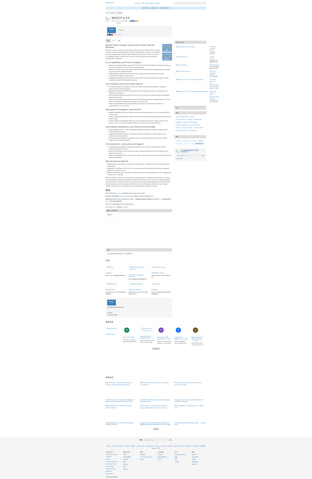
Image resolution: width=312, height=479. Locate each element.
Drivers (108, 459)
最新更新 (152, 3)
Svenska (175, 446)
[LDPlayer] (110, 267)
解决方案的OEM (162, 457)
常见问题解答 (127, 457)
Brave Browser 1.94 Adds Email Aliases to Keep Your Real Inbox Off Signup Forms (120, 400)
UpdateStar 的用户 (124, 196)
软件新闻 (143, 454)
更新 (115, 254)
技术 (113, 40)
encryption (178, 141)
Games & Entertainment (190, 122)
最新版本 (111, 30)
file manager (185, 141)
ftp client (180, 144)
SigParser (109, 471)
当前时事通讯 (179, 158)
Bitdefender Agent (157, 273)
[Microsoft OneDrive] (183, 71)
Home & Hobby (195, 125)
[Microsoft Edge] (182, 65)
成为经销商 (195, 457)
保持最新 (109, 313)
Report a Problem (117, 34)
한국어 (143, 446)
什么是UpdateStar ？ (181, 454)
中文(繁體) (202, 446)
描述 (108, 40)
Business (192, 117)
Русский (169, 446)
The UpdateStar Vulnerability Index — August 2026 (190, 423)
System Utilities (198, 128)
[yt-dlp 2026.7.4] (112, 328)
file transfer (193, 141)
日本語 (138, 446)
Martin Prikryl (115, 21)
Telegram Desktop (135, 289)
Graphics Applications (182, 125)
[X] (110, 34)
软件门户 (194, 454)
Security (184, 128)
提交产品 (194, 464)
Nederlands (150, 446)
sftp (190, 144)
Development (198, 119)
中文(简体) (195, 446)
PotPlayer (154, 289)
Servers (190, 128)
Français (126, 446)
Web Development (181, 130)
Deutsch (114, 446)
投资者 (177, 462)
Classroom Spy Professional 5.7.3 (146, 337)
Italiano (133, 446)
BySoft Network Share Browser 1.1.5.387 (197, 338)
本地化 (194, 459)
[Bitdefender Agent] (159, 267)
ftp (176, 144)
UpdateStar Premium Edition (213, 48)
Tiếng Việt (188, 446)
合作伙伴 (160, 454)
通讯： (141, 440)
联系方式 (125, 459)
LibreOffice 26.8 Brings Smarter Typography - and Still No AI (155, 400)
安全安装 (121, 30)
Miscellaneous (192, 130)
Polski (156, 446)
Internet (178, 128)
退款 (124, 467)
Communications (181, 119)
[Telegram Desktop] (136, 284)
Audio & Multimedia (182, 117)
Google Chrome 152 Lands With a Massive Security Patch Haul (188, 400)
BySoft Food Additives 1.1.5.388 (180, 338)
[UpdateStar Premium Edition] (186, 47)
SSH (193, 144)
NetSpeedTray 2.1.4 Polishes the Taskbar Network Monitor (119, 423)
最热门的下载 (145, 3)
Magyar (154, 448)
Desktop (190, 119)
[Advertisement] (139, 235)
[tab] (108, 40)
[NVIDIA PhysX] (112, 284)
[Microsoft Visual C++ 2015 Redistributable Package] (192, 91)
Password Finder (111, 464)
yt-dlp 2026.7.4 (111, 334)
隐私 (124, 462)
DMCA (125, 454)
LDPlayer (109, 273)
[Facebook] (108, 34)
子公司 (159, 459)
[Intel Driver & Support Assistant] (139, 268)
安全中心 (125, 469)
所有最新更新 (156, 349)
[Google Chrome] (182, 57)
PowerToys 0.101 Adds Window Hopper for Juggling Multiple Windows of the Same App (155, 423)
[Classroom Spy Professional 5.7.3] (147, 329)
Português (162, 446)
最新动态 (157, 3)
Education (179, 122)
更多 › (177, 107)
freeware (201, 141)
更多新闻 (156, 429)
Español (120, 446)
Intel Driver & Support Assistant (136, 275)
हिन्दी (159, 448)
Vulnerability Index (146, 457)
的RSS (142, 459)
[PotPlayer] (156, 284)
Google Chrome (212, 57)
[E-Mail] (112, 34)
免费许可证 (195, 462)
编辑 (119, 40)
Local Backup (110, 466)
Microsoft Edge (214, 65)
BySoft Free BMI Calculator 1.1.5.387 (164, 338)
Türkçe (181, 446)
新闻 (176, 457)
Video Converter (111, 469)
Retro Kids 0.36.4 (128, 337)
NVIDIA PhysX (110, 289)
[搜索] (204, 3)
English (108, 446)
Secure (186, 144)
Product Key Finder (112, 461)
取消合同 (125, 464)
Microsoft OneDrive (213, 72)
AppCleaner (109, 474)
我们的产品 (138, 3)
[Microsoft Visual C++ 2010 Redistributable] (190, 79)
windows (199, 143)
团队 (176, 459)
